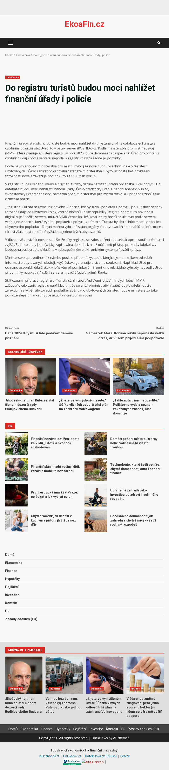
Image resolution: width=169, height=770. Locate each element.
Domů (9, 555)
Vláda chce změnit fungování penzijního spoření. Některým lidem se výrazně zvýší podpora (145, 675)
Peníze (125, 756)
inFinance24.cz (49, 756)
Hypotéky (12, 579)
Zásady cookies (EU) (21, 619)
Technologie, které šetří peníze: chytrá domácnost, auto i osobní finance (95, 469)
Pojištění (12, 587)
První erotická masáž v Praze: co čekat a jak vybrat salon (16, 495)
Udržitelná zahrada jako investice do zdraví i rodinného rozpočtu (95, 495)
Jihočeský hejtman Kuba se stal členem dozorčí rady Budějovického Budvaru (30, 376)
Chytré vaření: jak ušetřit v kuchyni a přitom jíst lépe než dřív (16, 521)
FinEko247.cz (72, 756)
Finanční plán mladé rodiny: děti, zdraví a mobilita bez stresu (16, 469)
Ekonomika (12, 77)
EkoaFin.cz (84, 24)
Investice (12, 595)
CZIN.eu (111, 756)
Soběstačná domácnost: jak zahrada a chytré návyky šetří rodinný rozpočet (95, 521)
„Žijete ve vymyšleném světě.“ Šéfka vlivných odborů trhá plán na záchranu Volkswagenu (84, 376)
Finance (11, 571)
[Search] (158, 43)
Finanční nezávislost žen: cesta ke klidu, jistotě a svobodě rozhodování (16, 443)
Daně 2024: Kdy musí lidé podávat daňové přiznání (39, 333)
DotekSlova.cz (95, 756)
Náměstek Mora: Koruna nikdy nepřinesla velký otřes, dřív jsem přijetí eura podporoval (125, 333)
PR (7, 611)
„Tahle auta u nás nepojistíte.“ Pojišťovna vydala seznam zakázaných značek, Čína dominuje (138, 376)
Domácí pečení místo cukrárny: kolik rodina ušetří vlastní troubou (95, 443)
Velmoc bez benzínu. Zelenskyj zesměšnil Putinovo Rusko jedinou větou (64, 675)
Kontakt (11, 603)
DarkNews (100, 738)
